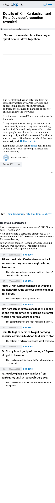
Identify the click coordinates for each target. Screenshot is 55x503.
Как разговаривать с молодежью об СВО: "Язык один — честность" (26, 228)
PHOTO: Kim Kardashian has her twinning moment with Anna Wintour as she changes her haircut (27, 289)
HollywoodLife (27, 141)
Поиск (45, 4)
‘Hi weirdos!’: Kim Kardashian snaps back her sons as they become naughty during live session (26, 263)
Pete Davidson (33, 213)
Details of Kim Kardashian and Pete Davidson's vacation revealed (27, 18)
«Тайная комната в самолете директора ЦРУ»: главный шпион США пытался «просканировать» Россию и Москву (27, 236)
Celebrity (46, 213)
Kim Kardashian (16, 213)
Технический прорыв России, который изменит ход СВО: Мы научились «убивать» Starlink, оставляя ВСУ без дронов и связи (26, 246)
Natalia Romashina (19, 157)
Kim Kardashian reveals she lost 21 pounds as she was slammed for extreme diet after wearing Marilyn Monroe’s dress (27, 312)
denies (33, 145)
